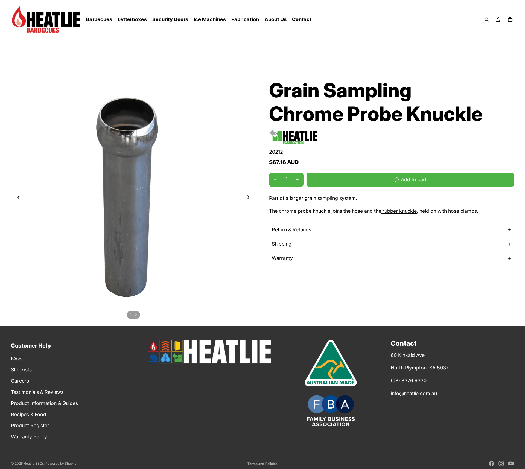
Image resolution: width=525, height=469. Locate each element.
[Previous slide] (17, 198)
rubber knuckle (399, 211)
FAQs (16, 359)
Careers (20, 381)
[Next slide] (250, 198)
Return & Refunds (291, 229)
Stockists (21, 369)
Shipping (281, 244)
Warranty (282, 258)
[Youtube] (511, 463)
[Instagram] (501, 463)
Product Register (30, 425)
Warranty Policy (29, 436)
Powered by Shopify (61, 463)
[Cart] (510, 19)
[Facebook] (491, 463)
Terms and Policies (262, 464)
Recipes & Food (28, 414)
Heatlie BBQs (34, 463)
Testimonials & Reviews (37, 392)
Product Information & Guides (44, 403)
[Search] (487, 19)
